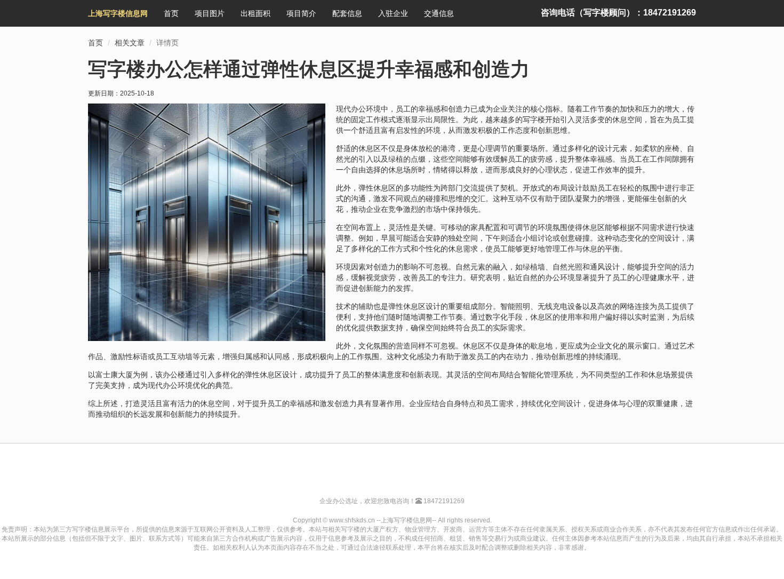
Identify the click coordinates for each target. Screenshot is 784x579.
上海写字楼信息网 (118, 13)
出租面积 (255, 13)
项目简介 (301, 13)
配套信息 (347, 13)
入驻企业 (393, 13)
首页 (171, 13)
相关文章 (130, 42)
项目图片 (210, 13)
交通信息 (439, 13)
